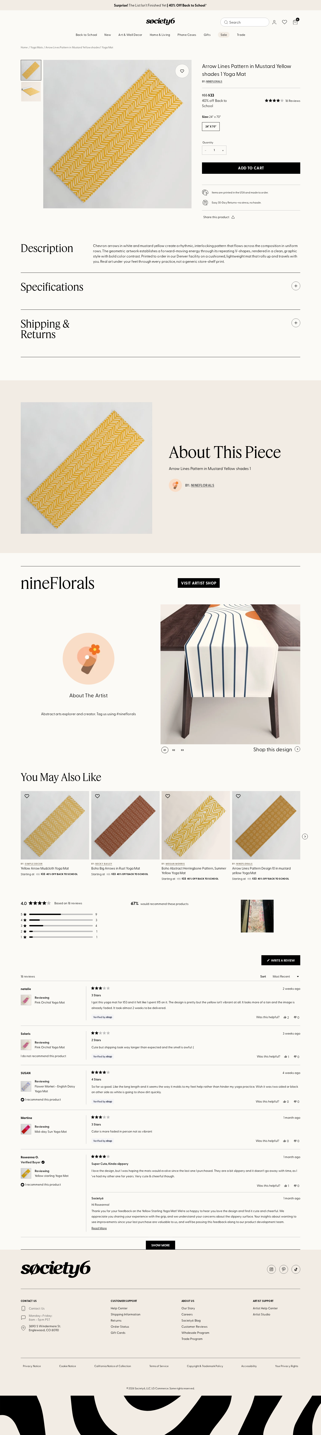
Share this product (216, 217)
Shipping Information (125, 1314)
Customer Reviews (194, 1326)
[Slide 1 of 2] (31, 70)
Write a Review (285, 961)
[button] (282, 100)
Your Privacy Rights (286, 1366)
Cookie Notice (67, 1366)
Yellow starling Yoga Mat (52, 1176)
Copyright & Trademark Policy (205, 1366)
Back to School (86, 35)
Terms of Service (159, 1366)
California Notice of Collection (112, 1366)
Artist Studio (261, 1314)
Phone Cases (187, 35)
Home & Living (160, 35)
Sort (263, 976)
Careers (187, 1314)
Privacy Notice (32, 1366)
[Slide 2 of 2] (31, 91)
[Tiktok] (296, 1269)
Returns (116, 1320)
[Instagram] (271, 1269)
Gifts (207, 35)
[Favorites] (284, 22)
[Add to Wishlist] (27, 796)
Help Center (119, 1308)
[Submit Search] (226, 22)
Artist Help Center (265, 1308)
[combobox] (244, 22)
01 (165, 749)
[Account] (274, 22)
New (107, 35)
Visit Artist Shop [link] (198, 583)
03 (182, 749)
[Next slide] (305, 836)
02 (173, 749)
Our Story (188, 1308)
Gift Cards (118, 1333)
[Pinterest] (283, 1269)
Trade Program (192, 1339)
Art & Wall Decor (130, 35)
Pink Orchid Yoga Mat (50, 1002)
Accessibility (249, 1366)
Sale (224, 35)
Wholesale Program (195, 1333)
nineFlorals (214, 81)
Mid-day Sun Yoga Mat (51, 1131)
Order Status (120, 1326)
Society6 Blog (191, 1320)
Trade (241, 35)
